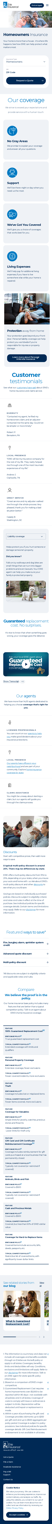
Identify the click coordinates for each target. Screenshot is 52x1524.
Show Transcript (11, 681)
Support (6, 1475)
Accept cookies (17, 1515)
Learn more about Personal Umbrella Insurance (25, 358)
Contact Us (8, 1479)
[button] (26, 944)
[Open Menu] (47, 5)
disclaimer (31, 910)
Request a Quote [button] (24, 80)
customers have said (26, 388)
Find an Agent (37, 5)
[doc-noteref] (44, 1031)
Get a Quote (8, 1457)
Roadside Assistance (12, 1467)
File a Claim (8, 1462)
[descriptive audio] (22, 681)
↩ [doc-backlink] (48, 1354)
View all (42, 1284)
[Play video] (26, 664)
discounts (38, 884)
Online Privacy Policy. (15, 1508)
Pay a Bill (7, 1472)
